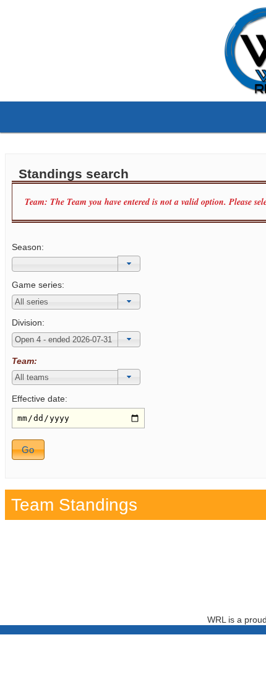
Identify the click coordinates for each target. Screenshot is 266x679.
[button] (129, 264)
